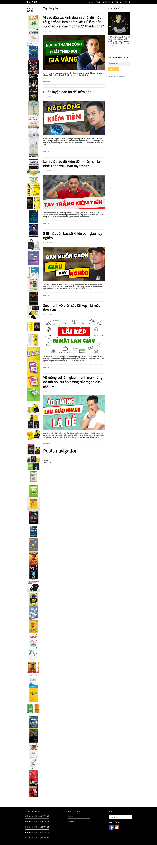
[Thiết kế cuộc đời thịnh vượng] (33, 517)
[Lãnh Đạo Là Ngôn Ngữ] (33, 44)
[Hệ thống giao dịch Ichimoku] (33, 722)
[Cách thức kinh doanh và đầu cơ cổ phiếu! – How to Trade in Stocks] (33, 285)
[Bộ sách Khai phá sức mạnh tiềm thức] (33, 449)
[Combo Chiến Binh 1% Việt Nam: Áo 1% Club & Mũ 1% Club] (33, 585)
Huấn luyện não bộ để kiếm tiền (67, 92)
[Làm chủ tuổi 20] (33, 572)
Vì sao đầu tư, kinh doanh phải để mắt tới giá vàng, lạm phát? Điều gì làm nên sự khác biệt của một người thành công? (73, 21)
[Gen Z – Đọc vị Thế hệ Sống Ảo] (33, 626)
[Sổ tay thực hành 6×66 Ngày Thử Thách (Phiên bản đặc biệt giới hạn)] (33, 558)
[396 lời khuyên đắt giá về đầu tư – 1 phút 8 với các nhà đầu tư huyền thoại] (33, 367)
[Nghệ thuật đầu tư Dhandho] (33, 736)
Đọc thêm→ (112, 46)
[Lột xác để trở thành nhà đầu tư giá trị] (33, 749)
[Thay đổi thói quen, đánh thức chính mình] (33, 135)
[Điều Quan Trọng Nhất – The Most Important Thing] (33, 654)
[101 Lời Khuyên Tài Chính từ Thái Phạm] (33, 230)
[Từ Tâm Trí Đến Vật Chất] (33, 121)
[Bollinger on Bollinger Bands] (33, 162)
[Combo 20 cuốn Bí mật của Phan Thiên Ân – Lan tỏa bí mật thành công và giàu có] (33, 408)
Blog (90, 2)
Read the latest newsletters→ (118, 76)
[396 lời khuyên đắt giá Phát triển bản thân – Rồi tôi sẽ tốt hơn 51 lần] (33, 394)
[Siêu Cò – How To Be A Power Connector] (33, 490)
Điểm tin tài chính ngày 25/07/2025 (37, 827)
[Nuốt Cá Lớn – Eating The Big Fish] (33, 599)
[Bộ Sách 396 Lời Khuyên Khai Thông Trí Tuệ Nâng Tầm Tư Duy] (33, 353)
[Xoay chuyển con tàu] (33, 53)
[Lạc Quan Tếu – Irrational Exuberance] (33, 544)
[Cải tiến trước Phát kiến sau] (33, 271)
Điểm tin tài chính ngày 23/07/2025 (37, 838)
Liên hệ (127, 2)
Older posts (47, 460)
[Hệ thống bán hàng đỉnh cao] (33, 681)
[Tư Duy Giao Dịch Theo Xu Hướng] (33, 35)
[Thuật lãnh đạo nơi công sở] (33, 80)
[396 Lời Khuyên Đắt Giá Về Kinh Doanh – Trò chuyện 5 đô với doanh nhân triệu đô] (33, 381)
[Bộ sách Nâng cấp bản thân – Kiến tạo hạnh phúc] (33, 326)
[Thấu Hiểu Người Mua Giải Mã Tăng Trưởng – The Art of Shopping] (33, 613)
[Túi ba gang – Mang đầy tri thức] (33, 244)
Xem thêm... (47, 82)
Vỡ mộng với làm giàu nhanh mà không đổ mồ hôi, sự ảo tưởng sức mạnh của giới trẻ (72, 381)
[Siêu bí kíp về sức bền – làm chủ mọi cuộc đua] (33, 94)
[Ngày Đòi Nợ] (33, 790)
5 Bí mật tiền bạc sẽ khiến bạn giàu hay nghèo (72, 235)
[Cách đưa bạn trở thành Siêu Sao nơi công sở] (33, 67)
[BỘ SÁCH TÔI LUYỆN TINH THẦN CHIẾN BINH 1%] (33, 312)
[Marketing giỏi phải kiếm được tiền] (33, 763)
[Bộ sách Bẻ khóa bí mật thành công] (33, 463)
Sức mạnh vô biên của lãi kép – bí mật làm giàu (71, 307)
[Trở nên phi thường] (33, 108)
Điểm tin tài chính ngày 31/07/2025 (37, 816)
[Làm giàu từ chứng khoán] (33, 708)
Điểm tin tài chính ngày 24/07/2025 (37, 832)
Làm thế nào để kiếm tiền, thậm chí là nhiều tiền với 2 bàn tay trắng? (71, 163)
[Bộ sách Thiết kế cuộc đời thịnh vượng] (33, 422)
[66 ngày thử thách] (33, 695)
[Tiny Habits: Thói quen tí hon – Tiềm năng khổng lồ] (33, 340)
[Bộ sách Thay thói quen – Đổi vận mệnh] (33, 435)
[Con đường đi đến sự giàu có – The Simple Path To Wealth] (33, 176)
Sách (98, 2)
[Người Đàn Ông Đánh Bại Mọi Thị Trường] (33, 777)
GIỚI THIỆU (108, 2)
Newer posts (47, 462)
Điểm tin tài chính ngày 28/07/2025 (37, 822)
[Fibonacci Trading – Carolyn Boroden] (33, 531)
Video (118, 2)
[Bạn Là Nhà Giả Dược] (33, 148)
